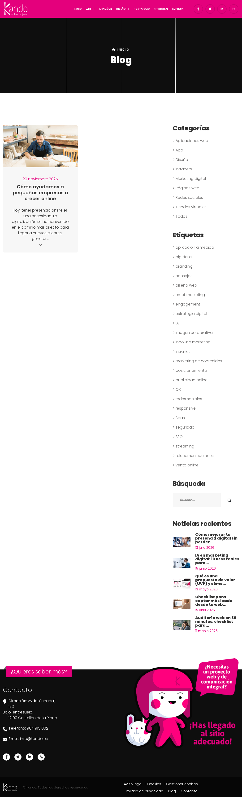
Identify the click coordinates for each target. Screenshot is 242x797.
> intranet (181, 351)
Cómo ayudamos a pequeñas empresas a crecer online (40, 192)
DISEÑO (121, 9)
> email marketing (189, 294)
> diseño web (185, 285)
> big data (182, 257)
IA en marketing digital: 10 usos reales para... (217, 559)
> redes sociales (187, 399)
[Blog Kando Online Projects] (41, 757)
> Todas (180, 216)
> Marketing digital (189, 178)
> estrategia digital (190, 313)
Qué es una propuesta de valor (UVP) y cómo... (215, 579)
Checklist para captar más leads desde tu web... (213, 600)
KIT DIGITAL (161, 9)
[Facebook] (6, 757)
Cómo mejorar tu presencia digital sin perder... (216, 538)
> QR (177, 389)
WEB (88, 9)
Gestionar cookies (182, 784)
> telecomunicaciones (193, 455)
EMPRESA (177, 9)
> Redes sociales (188, 197)
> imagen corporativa (193, 332)
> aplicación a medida (193, 247)
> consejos (182, 276)
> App (178, 150)
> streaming (183, 446)
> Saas (179, 418)
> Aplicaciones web (190, 140)
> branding (183, 266)
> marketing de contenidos (197, 361)
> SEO (178, 436)
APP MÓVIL (105, 9)
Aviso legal (133, 784)
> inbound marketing (192, 342)
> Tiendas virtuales (190, 207)
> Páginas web (186, 188)
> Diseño (180, 159)
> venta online (186, 465)
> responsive (184, 408)
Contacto (189, 791)
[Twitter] (18, 757)
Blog (172, 791)
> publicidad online (190, 380)
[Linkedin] (29, 757)
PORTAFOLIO (142, 9)
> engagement (186, 304)
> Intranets (182, 169)
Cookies (154, 784)
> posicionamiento (190, 370)
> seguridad (183, 427)
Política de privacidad (144, 791)
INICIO (78, 9)
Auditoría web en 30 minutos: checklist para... (215, 621)
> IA (176, 323)
